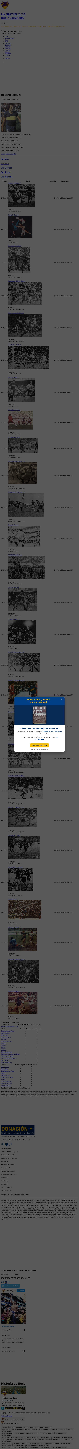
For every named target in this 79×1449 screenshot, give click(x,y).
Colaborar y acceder (39, 745)
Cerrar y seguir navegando (39, 749)
